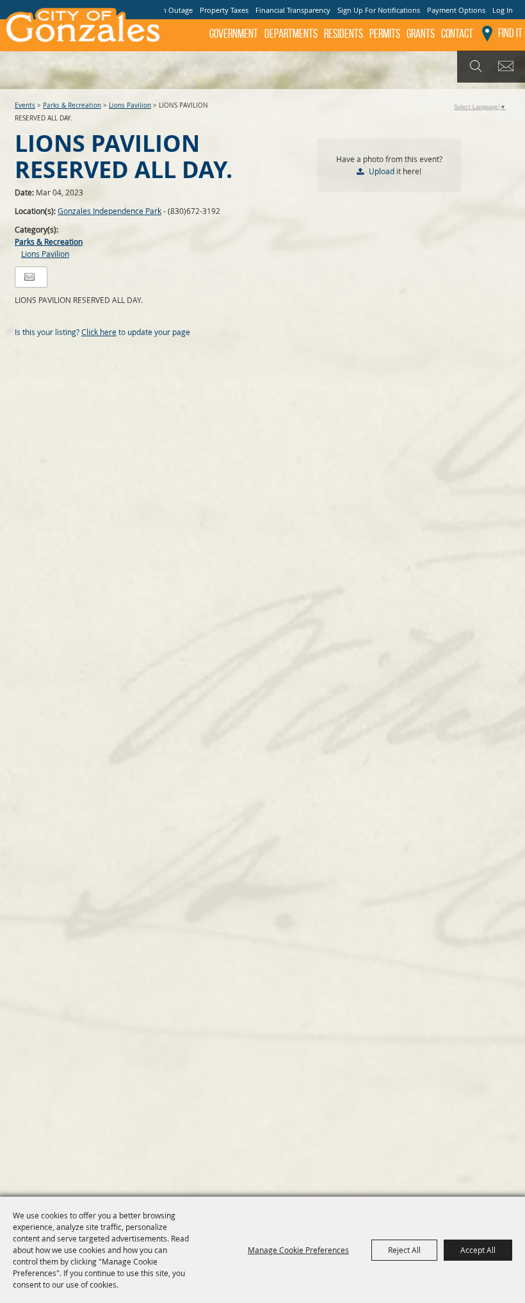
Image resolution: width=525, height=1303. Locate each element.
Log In (502, 10)
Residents (343, 33)
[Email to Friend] (29, 277)
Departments (291, 33)
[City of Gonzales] (82, 28)
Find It (510, 33)
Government (233, 33)
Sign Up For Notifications (378, 9)
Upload (381, 171)
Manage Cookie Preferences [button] (298, 1250)
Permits (384, 33)
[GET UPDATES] (508, 67)
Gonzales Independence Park (109, 211)
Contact (457, 33)
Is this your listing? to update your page (102, 332)
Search (474, 67)
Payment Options (456, 9)
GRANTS (421, 33)
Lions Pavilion (130, 105)
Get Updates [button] (508, 67)
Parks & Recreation (72, 105)
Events (25, 105)
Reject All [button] (404, 1250)
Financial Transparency (292, 9)
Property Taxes (224, 9)
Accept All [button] (478, 1250)
